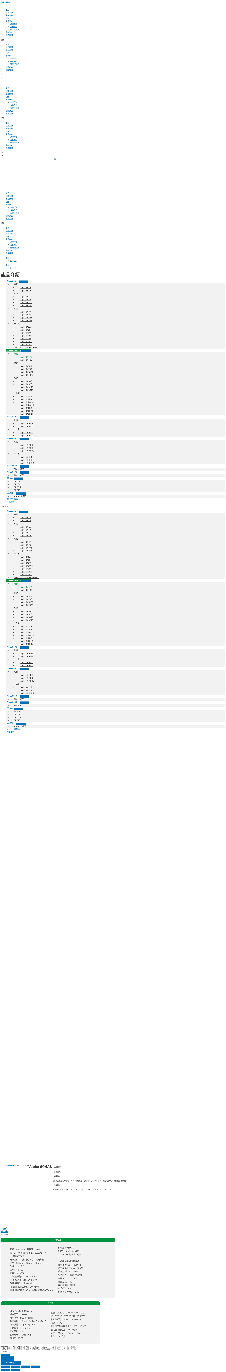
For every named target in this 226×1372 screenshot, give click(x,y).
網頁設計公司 (60, 1347)
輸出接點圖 (14, 29)
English (13, 261)
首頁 (7, 10)
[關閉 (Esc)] (5, 1367)
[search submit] (5, 1355)
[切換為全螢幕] (25, 1367)
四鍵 (4, 1229)
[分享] (15, 1367)
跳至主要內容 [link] (6, 2)
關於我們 (9, 12)
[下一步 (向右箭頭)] (15, 1370)
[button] (113, 39)
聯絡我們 (9, 35)
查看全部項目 (11, 1363)
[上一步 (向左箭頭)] (5, 1370)
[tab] (113, 506)
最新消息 (9, 32)
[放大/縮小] (35, 1367)
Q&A (7, 18)
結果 (7, 1358)
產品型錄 (13, 24)
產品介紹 (9, 15)
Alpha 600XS (11, 1165)
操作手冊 (13, 27)
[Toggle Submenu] (23, 281)
